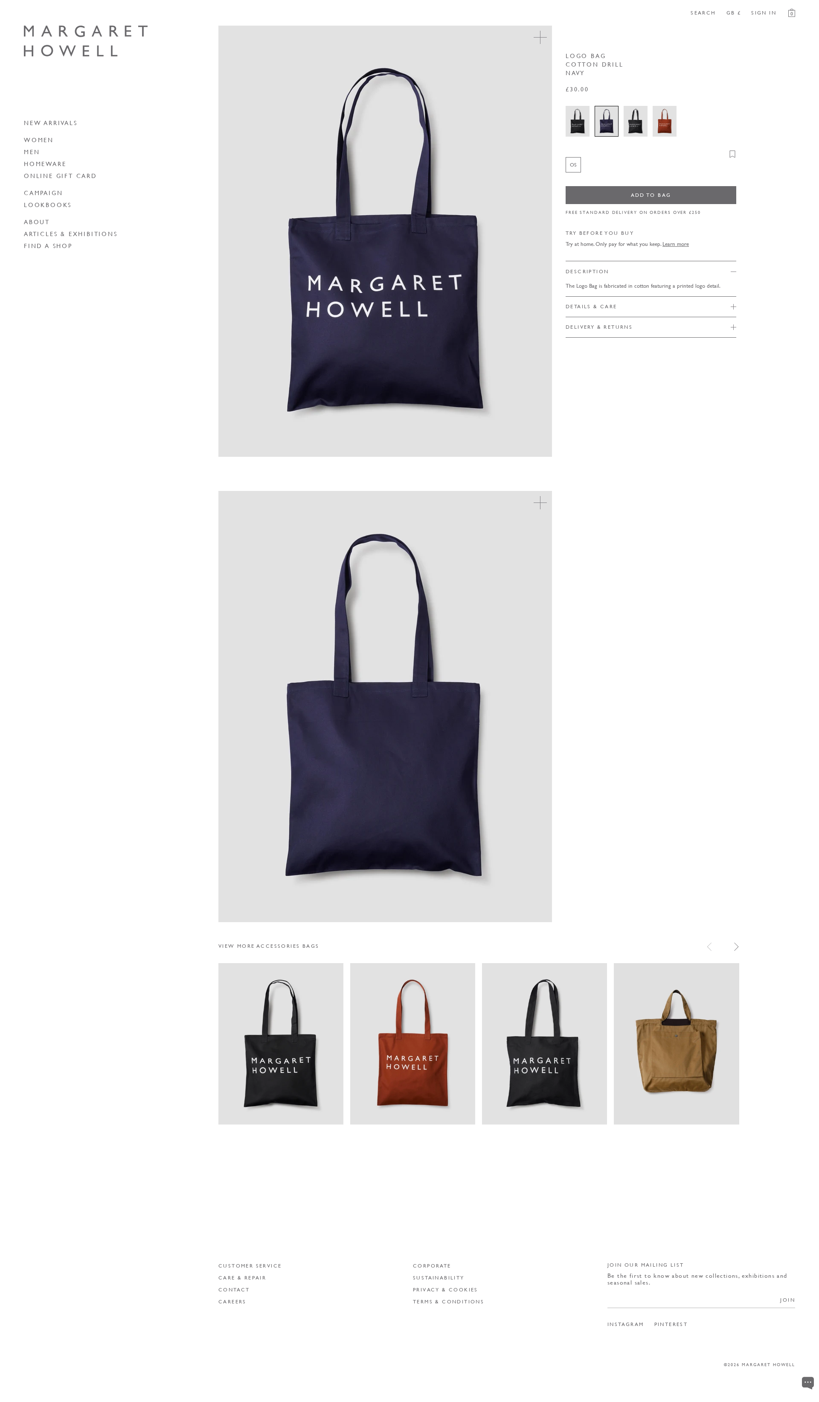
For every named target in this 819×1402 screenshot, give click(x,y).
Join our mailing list (645, 1265)
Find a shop (48, 245)
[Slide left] (709, 947)
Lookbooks (48, 204)
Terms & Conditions (448, 1301)
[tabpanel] (506, 1044)
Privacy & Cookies (445, 1289)
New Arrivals (51, 122)
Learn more (675, 243)
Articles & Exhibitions (71, 233)
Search (703, 12)
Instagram (625, 1324)
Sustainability (439, 1277)
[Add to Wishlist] (732, 154)
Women (39, 139)
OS (232, 1111)
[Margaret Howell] (86, 41)
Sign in (763, 12)
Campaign (43, 192)
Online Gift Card (60, 175)
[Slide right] (736, 947)
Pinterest (671, 1324)
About (37, 221)
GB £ (733, 12)
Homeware (45, 163)
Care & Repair (242, 1277)
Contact (234, 1289)
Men (32, 151)
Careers (232, 1301)
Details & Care (591, 306)
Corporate (432, 1265)
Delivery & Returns (599, 327)
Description (587, 271)
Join (787, 1300)
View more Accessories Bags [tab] (268, 946)
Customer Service (250, 1265)
